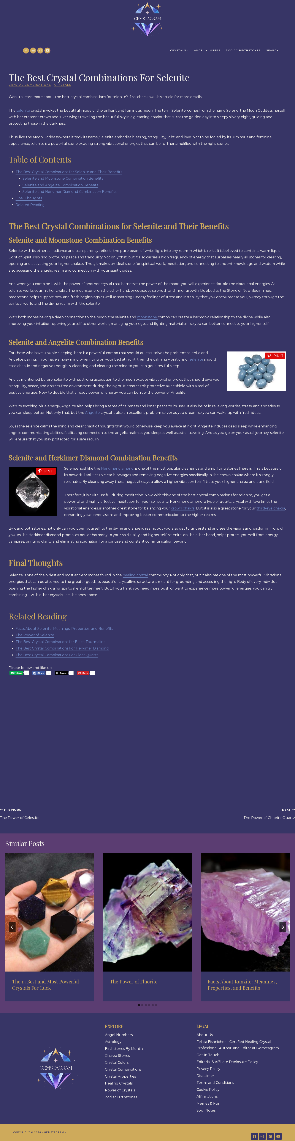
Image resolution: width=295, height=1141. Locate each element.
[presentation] (49, 912)
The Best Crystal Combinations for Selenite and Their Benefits (69, 172)
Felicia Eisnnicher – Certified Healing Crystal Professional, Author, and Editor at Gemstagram (238, 1045)
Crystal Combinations (30, 84)
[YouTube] (47, 50)
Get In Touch (208, 1055)
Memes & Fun (208, 1103)
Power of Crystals (120, 1090)
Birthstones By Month (124, 1049)
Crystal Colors (116, 1062)
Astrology (113, 1042)
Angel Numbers (207, 50)
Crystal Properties (120, 1076)
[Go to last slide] (12, 927)
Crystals (62, 84)
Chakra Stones (117, 1056)
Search (272, 50)
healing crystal (135, 575)
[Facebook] (26, 50)
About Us (205, 1035)
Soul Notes (206, 1110)
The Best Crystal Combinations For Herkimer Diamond (62, 648)
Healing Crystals (119, 1083)
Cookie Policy (208, 1090)
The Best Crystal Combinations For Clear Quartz (57, 655)
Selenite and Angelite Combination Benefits (60, 185)
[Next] (282, 927)
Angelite (93, 413)
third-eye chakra (271, 508)
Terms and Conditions (215, 1083)
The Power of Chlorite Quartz (269, 814)
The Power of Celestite (20, 814)
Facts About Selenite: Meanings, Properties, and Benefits (64, 629)
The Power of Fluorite (133, 981)
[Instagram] (33, 50)
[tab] (139, 1005)
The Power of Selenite (35, 635)
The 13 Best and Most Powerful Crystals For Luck (45, 984)
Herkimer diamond (117, 468)
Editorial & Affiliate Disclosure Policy (227, 1062)
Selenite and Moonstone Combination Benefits (62, 178)
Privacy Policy (208, 1069)
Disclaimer (205, 1076)
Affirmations (207, 1096)
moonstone (147, 317)
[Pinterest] (40, 50)
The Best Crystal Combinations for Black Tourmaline (61, 642)
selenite (23, 110)
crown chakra (183, 508)
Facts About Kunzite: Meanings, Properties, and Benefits (242, 984)
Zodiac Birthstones (243, 50)
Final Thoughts (29, 198)
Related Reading (30, 205)
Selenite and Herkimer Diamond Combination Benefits (69, 192)
